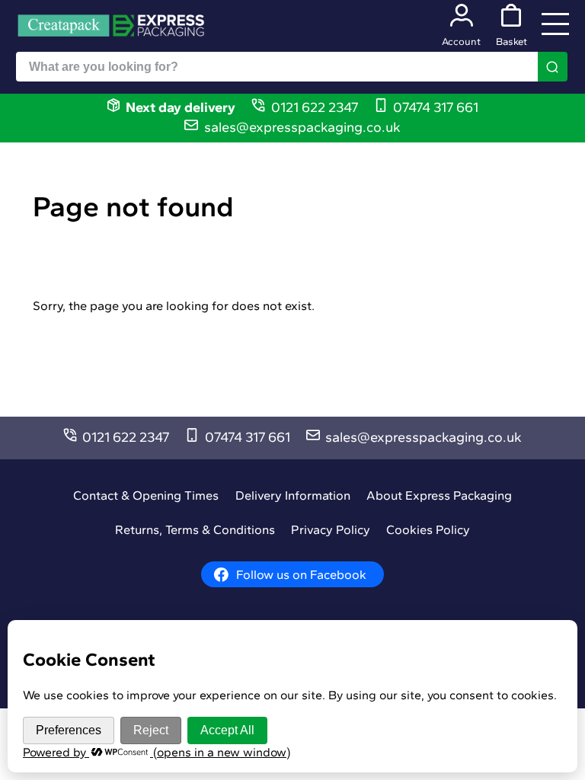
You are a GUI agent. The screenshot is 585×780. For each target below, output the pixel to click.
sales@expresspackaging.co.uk (302, 127)
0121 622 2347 (314, 107)
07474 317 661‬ (435, 107)
